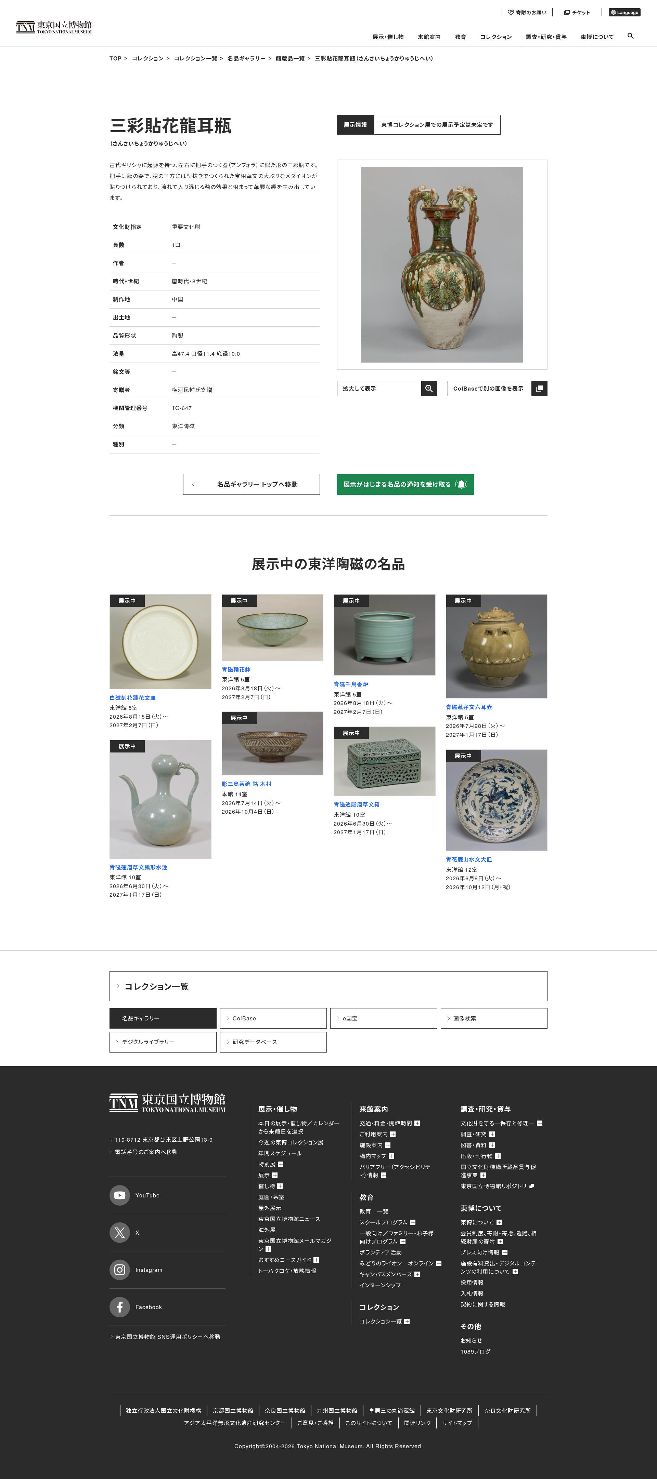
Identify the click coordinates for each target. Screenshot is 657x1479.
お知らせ (471, 1340)
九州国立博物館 (337, 1410)
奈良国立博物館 (285, 1410)
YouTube (148, 1195)
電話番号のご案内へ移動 (146, 1152)
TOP (116, 58)
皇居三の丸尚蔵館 (392, 1410)
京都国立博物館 (233, 1410)
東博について (597, 37)
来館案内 (429, 37)
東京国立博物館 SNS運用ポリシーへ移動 (168, 1337)
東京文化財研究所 (449, 1410)
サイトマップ (457, 1423)
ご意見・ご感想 (315, 1423)
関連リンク (417, 1423)
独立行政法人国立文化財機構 (164, 1410)
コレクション (496, 37)
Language (627, 12)
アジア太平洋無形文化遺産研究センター (235, 1423)
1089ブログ (475, 1351)
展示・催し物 (388, 37)
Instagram (149, 1270)
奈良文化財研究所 (508, 1410)
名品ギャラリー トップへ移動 (257, 484)
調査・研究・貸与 (546, 37)
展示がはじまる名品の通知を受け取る (397, 484)
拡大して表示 (359, 388)
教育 (460, 37)
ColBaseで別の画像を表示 (488, 388)
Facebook (149, 1307)
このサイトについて (369, 1423)
